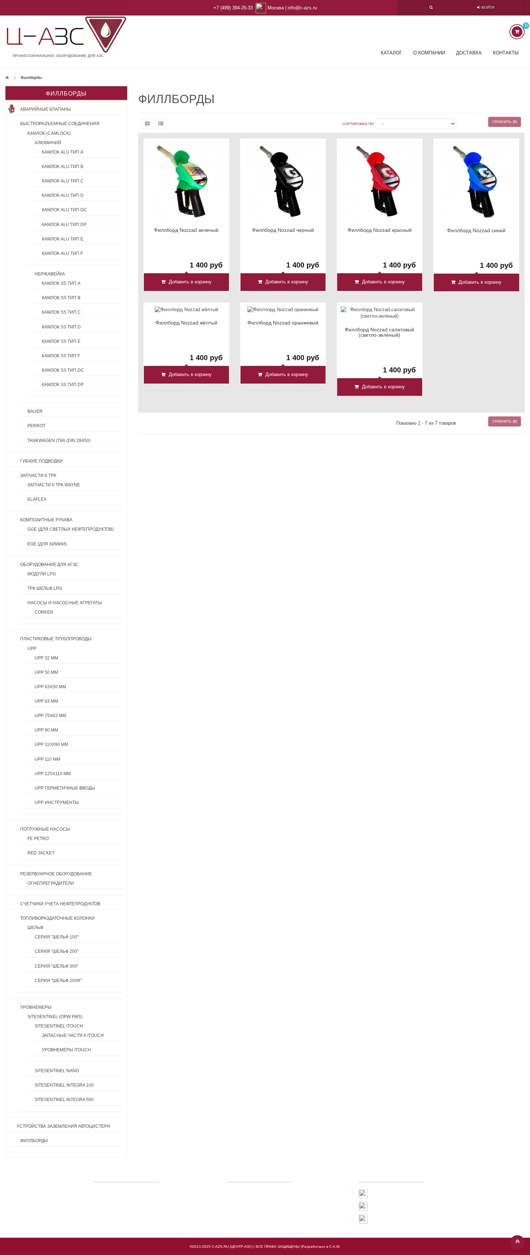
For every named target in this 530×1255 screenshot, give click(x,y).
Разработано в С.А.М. (321, 1247)
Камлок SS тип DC (63, 370)
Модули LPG (41, 573)
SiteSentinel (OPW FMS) (54, 1016)
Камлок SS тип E (61, 341)
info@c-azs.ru (302, 7)
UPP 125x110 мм (53, 773)
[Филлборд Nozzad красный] (380, 181)
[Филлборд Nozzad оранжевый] (282, 309)
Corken (44, 612)
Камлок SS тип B (61, 297)
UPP (31, 648)
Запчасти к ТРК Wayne (53, 484)
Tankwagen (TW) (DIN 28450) (58, 440)
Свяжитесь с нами (254, 1192)
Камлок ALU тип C (63, 181)
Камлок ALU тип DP (64, 224)
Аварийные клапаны (45, 109)
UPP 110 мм (47, 759)
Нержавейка (50, 274)
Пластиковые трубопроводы (56, 638)
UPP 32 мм (46, 657)
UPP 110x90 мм (51, 744)
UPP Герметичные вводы (65, 788)
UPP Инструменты (57, 802)
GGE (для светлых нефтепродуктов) (70, 529)
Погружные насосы (45, 829)
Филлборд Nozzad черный (283, 230)
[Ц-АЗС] (66, 34)
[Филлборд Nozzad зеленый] (186, 181)
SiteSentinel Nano (57, 1070)
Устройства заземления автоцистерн (63, 1126)
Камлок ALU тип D (63, 195)
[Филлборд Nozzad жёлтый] (186, 309)
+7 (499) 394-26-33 (233, 7)
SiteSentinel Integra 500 (64, 1099)
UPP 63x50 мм (50, 686)
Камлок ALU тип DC (64, 209)
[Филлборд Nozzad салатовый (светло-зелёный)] (380, 312)
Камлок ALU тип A (62, 152)
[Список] (161, 123)
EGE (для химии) (47, 544)
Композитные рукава (46, 519)
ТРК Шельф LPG (44, 588)
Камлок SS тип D (61, 327)
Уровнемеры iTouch (66, 1049)
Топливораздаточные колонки (57, 918)
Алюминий (48, 142)
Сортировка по (358, 124)
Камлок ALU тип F (62, 253)
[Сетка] (147, 123)
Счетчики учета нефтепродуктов (60, 903)
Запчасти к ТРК (38, 475)
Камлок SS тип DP (63, 384)
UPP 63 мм (46, 701)
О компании (429, 53)
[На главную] (7, 77)
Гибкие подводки (41, 461)
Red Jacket (40, 853)
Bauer (35, 411)
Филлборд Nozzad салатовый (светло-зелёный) (379, 332)
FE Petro (38, 838)
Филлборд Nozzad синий (476, 230)
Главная (242, 1202)
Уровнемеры (36, 1007)
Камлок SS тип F (61, 355)
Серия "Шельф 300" (57, 966)
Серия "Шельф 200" (57, 951)
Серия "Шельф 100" (57, 937)
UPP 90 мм (46, 730)
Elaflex (37, 499)
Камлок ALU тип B (62, 166)
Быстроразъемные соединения (60, 123)
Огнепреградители (50, 883)
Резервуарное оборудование (56, 873)
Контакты (506, 53)
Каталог (391, 53)
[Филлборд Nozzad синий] (476, 181)
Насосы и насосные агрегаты (64, 602)
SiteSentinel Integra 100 (64, 1085)
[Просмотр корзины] (517, 31)
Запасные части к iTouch (73, 1035)
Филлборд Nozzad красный (380, 230)
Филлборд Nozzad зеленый (186, 230)
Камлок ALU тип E (62, 239)
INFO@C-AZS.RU (385, 1219)
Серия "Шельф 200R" (58, 980)
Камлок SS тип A (61, 283)
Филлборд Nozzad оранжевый (282, 323)
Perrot (36, 425)
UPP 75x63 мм (50, 715)
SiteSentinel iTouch (59, 1026)
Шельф (35, 927)
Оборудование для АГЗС (49, 564)
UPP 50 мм (46, 672)
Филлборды (34, 1140)
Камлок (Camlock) (49, 133)
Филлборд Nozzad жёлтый (186, 323)
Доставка (469, 53)
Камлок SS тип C (61, 312)
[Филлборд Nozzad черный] (283, 181)
